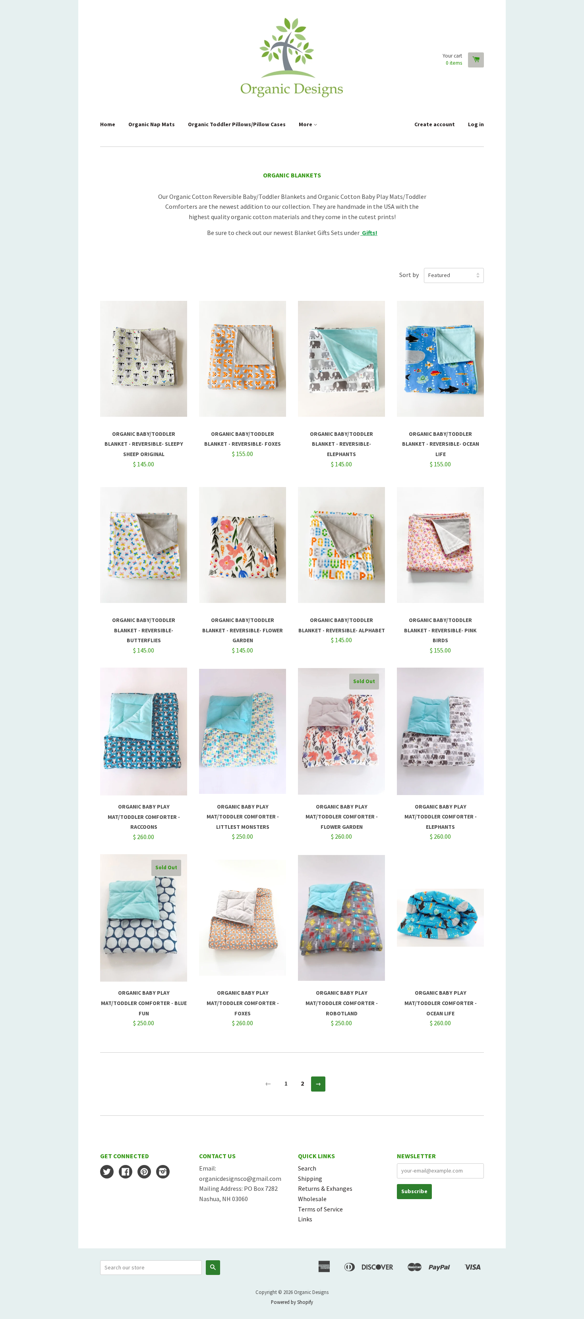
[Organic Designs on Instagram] (163, 1173)
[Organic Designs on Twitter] (107, 1173)
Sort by (409, 275)
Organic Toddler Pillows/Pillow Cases (237, 124)
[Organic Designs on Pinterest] (144, 1173)
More (306, 124)
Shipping (310, 1178)
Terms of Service (320, 1209)
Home (107, 124)
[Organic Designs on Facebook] (125, 1173)
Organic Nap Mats (151, 124)
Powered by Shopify (292, 1302)
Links (305, 1219)
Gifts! (369, 233)
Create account (434, 124)
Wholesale (312, 1199)
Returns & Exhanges (325, 1188)
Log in (476, 124)
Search (307, 1168)
